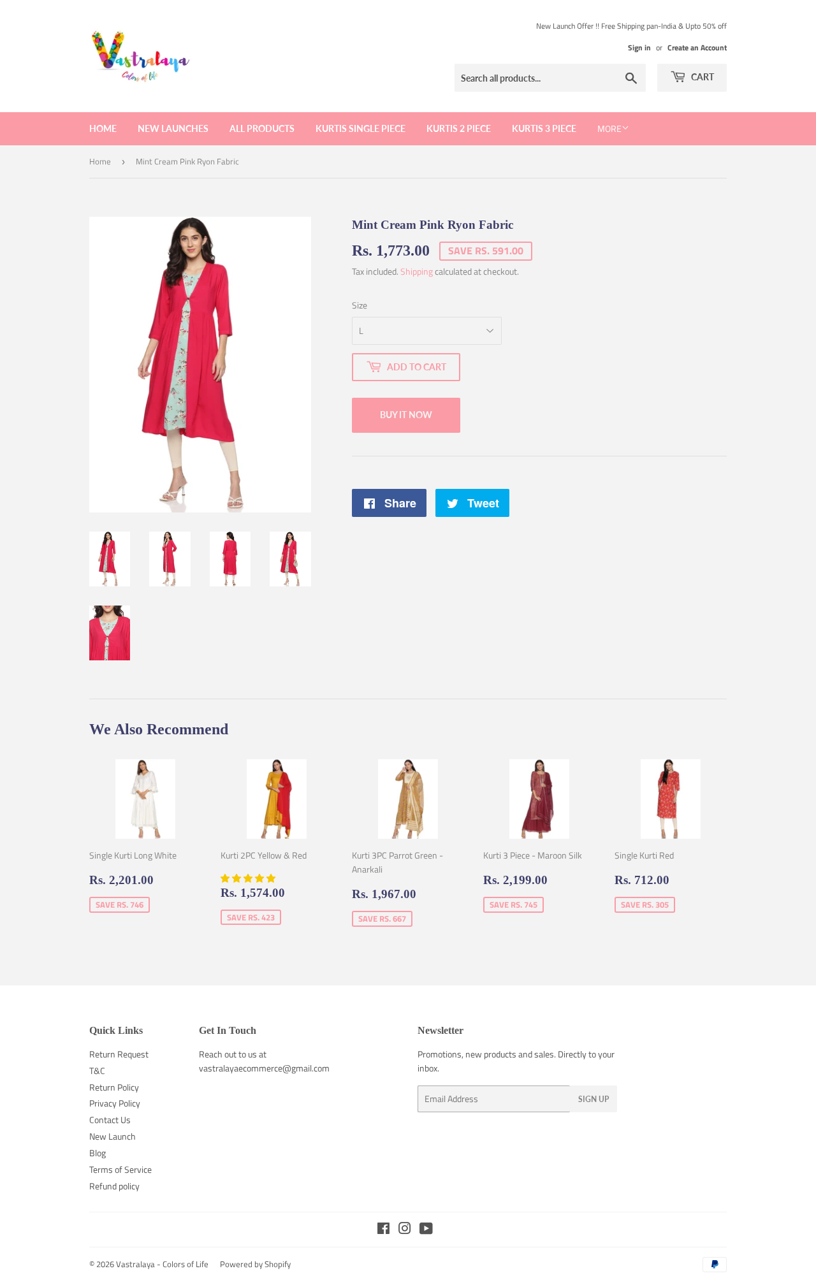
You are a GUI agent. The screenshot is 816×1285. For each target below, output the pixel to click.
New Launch (112, 1136)
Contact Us (110, 1119)
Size (359, 305)
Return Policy (114, 1087)
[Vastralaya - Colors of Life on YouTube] (426, 1230)
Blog (97, 1152)
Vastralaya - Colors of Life (162, 1264)
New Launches (173, 128)
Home (103, 128)
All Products (262, 128)
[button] (249, 878)
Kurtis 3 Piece (544, 128)
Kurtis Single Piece (360, 128)
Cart (701, 76)
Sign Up (593, 1099)
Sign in (639, 48)
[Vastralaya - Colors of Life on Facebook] (383, 1230)
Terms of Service (120, 1169)
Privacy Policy (114, 1103)
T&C (97, 1070)
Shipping (416, 271)
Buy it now (406, 414)
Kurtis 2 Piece (458, 128)
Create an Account (697, 48)
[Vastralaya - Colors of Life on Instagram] (404, 1230)
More (609, 128)
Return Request (119, 1054)
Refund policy (114, 1186)
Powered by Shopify (255, 1264)
